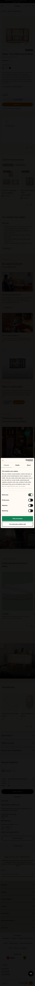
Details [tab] (17, 465)
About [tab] (29, 465)
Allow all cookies (17, 518)
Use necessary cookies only (17, 524)
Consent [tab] (6, 465)
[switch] (30, 500)
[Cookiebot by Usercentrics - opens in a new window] (25, 460)
